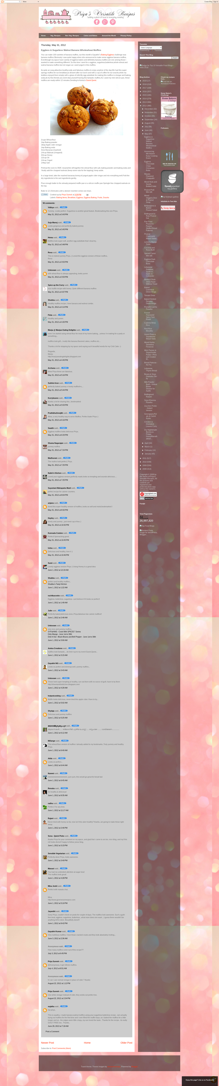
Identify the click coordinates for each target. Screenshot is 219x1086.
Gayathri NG (53, 663)
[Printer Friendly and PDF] (44, 194)
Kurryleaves (53, 398)
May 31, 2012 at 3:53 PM (58, 262)
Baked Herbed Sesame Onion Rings (150, 301)
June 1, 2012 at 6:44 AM (57, 765)
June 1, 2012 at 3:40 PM (57, 860)
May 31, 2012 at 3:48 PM (58, 244)
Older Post (126, 1042)
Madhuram (52, 458)
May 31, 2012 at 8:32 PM (58, 510)
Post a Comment (52, 1031)
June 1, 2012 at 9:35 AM (57, 795)
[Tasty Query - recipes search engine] (168, 210)
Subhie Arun (53, 383)
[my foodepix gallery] (170, 197)
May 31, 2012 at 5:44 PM (58, 390)
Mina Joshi (52, 886)
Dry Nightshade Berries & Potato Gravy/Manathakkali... (150, 434)
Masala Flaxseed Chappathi (149, 176)
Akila (50, 758)
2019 (144, 81)
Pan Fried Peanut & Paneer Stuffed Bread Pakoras (150, 226)
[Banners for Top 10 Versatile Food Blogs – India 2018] (159, 67)
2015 (144, 95)
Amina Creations (55, 648)
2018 (144, 84)
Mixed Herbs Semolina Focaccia (149, 344)
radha (50, 803)
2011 (144, 458)
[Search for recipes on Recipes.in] (147, 526)
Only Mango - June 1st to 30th (60, 634)
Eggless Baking (90, 197)
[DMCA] (147, 499)
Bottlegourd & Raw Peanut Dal (150, 216)
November (149, 112)
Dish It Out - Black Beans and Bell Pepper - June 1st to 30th (72, 637)
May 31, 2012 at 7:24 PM (58, 450)
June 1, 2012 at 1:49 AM (57, 603)
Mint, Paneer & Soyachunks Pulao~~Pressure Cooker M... (150, 354)
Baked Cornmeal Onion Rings (150, 290)
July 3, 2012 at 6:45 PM (57, 953)
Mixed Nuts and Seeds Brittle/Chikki (150, 184)
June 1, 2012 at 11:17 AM (58, 810)
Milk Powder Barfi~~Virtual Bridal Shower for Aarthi (150, 386)
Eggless (79, 197)
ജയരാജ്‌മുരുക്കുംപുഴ (57, 726)
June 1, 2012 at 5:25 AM (57, 718)
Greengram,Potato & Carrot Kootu (150, 416)
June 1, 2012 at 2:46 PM (57, 828)
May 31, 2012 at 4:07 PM (58, 292)
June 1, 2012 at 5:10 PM (57, 903)
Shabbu (51, 578)
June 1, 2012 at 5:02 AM (57, 703)
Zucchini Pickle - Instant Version (150, 408)
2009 (144, 465)
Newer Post (47, 1042)
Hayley (51, 518)
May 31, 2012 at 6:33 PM (58, 435)
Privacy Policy (126, 35)
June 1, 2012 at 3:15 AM (57, 655)
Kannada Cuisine (55, 533)
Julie (50, 611)
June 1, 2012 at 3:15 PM (57, 845)
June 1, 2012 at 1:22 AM (57, 588)
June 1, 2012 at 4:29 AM (57, 688)
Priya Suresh (53, 961)
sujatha (51, 1006)
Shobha (51, 300)
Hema (50, 238)
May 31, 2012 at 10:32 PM (58, 525)
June (147, 130)
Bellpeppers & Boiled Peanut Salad (150, 208)
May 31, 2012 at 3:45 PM (58, 229)
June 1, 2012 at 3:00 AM (57, 640)
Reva (50, 252)
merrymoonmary (113, 1067)
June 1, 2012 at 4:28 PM (57, 878)
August (148, 123)
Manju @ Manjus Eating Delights (62, 330)
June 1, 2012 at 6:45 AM (57, 780)
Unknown (52, 270)
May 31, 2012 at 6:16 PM (58, 420)
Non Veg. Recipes (72, 35)
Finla (50, 315)
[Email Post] (86, 195)
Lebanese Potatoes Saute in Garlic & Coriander (149, 271)
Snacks (106, 197)
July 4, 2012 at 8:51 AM (57, 968)
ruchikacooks (54, 596)
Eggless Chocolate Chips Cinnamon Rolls (149, 166)
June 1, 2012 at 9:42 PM (57, 923)
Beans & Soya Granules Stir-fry (150, 376)
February (148, 450)
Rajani (50, 818)
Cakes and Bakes (90, 35)
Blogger (134, 1067)
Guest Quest (91, 80)
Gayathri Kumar (54, 931)
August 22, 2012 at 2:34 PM (59, 998)
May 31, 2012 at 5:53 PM (58, 405)
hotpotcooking (54, 696)
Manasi (51, 869)
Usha (50, 548)
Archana (51, 368)
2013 (144, 102)
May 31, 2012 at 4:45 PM (58, 360)
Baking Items (61, 197)
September (149, 120)
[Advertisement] (157, 550)
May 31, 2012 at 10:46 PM (58, 555)
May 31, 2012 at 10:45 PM (58, 540)
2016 (144, 92)
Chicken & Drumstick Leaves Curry (150, 424)
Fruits (100, 197)
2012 (144, 106)
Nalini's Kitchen (54, 473)
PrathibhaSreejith (55, 413)
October (148, 116)
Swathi (51, 428)
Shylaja (51, 711)
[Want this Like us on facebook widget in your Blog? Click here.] (216, 1084)
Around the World (109, 35)
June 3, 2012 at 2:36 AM (57, 938)
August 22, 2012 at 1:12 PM (59, 983)
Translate (158, 50)
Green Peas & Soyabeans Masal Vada (150, 336)
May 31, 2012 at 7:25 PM (58, 465)
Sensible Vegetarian (56, 853)
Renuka (51, 788)
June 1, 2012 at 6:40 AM (57, 750)
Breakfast (71, 197)
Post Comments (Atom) (61, 1048)
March (147, 447)
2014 (144, 99)
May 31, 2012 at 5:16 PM (58, 375)
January (148, 454)
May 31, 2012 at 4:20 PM (58, 322)
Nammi (51, 773)
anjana (51, 503)
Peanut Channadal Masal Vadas (150, 236)
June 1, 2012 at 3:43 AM (57, 670)
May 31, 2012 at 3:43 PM (58, 214)
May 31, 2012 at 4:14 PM (58, 307)
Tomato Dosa (149, 295)
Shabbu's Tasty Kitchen (57, 584)
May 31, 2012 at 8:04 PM (58, 495)
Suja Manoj (52, 223)
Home (43, 35)
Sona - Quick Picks (56, 836)
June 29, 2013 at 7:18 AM (58, 1026)
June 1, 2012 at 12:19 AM (58, 570)
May (147, 134)
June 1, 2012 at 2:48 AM (57, 618)
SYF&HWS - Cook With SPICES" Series (64, 632)
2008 (144, 469)
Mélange (51, 741)
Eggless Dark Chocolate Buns (149, 261)
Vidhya (51, 207)
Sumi (50, 563)
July (146, 127)
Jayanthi (51, 911)
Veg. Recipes (55, 35)
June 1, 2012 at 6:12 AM (57, 733)
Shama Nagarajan (55, 443)
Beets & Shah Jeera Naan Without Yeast (150, 282)
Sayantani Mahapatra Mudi (59, 488)
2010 (144, 462)
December (149, 109)
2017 (144, 88)
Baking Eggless (107, 55)
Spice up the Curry (56, 285)
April (147, 443)
